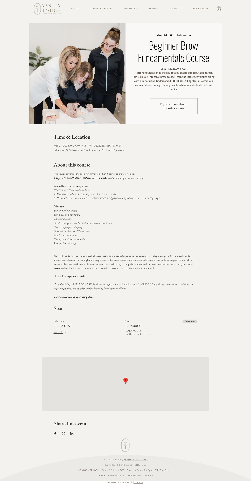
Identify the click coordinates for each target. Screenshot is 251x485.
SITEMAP (138, 482)
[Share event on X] (63, 433)
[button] (219, 8)
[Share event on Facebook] (55, 433)
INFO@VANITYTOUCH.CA (140, 475)
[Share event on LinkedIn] (72, 433)
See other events (173, 108)
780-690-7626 (117, 475)
